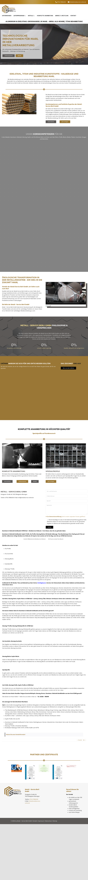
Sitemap (55, 821)
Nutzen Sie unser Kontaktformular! (15, 734)
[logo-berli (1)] (9, 6)
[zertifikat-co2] (44, 765)
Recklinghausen (42, 583)
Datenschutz (48, 821)
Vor (84, 740)
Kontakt (35, 821)
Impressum (41, 821)
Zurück (80, 740)
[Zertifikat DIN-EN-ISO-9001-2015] (30, 765)
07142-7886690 (33, 799)
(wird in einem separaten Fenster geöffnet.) (66, 516)
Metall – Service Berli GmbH (24, 821)
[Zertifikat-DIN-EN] (57, 765)
